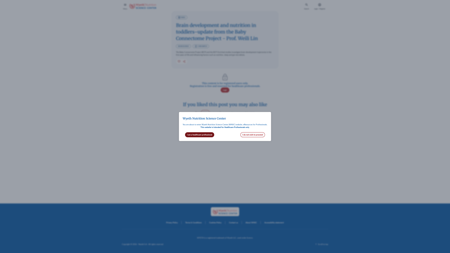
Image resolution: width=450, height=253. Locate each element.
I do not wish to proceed (252, 134)
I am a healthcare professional (199, 134)
